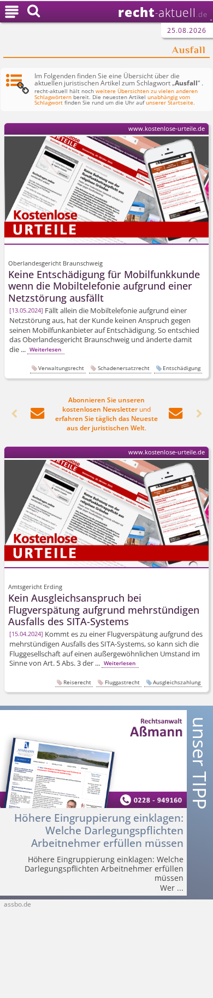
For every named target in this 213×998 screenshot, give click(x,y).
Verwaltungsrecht (61, 368)
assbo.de (17, 904)
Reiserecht (77, 682)
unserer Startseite (169, 102)
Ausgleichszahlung (176, 682)
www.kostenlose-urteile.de (166, 128)
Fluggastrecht (122, 682)
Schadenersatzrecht (124, 368)
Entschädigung (181, 368)
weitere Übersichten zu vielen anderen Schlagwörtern (116, 94)
